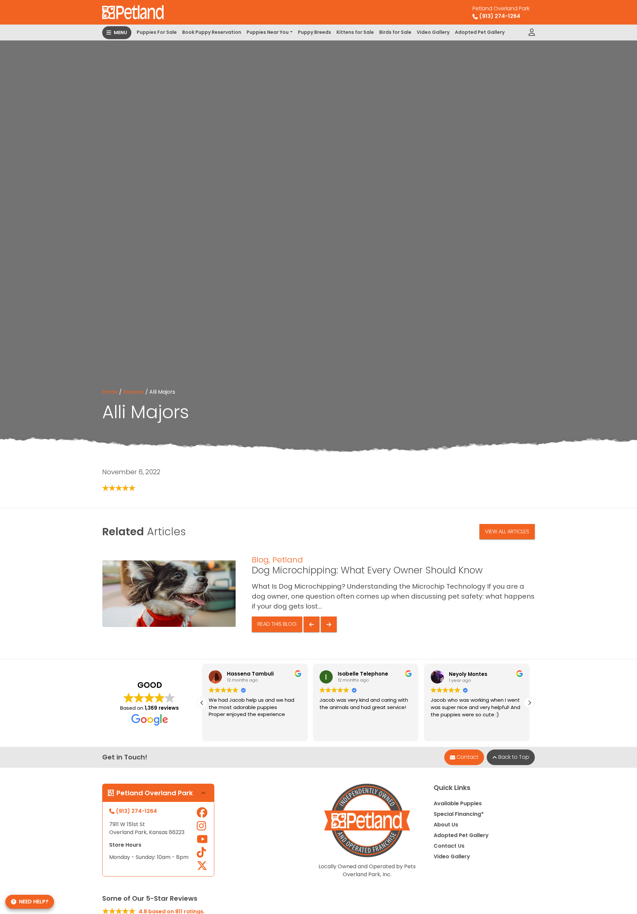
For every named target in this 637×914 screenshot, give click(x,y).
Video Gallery (433, 32)
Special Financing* (459, 814)
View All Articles (507, 531)
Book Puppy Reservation (211, 32)
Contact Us (449, 846)
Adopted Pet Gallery (480, 32)
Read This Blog (277, 624)
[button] (529, 703)
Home (110, 392)
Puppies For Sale (157, 32)
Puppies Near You (268, 32)
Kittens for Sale (355, 32)
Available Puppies (458, 803)
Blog (260, 559)
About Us (446, 824)
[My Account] (532, 32)
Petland (287, 559)
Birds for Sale (395, 32)
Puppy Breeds (314, 32)
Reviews (133, 392)
